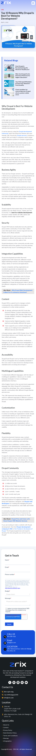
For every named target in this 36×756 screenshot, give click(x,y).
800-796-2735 (8, 692)
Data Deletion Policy (10, 733)
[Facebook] (13, 682)
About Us (6, 725)
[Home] (6, 2)
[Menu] (33, 3)
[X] (9, 682)
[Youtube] (26, 682)
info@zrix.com (9, 698)
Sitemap (6, 738)
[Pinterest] (22, 682)
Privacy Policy (7, 730)
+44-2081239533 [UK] (11, 695)
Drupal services (22, 135)
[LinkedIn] (18, 682)
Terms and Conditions (10, 735)
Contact (5, 727)
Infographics (7, 741)
